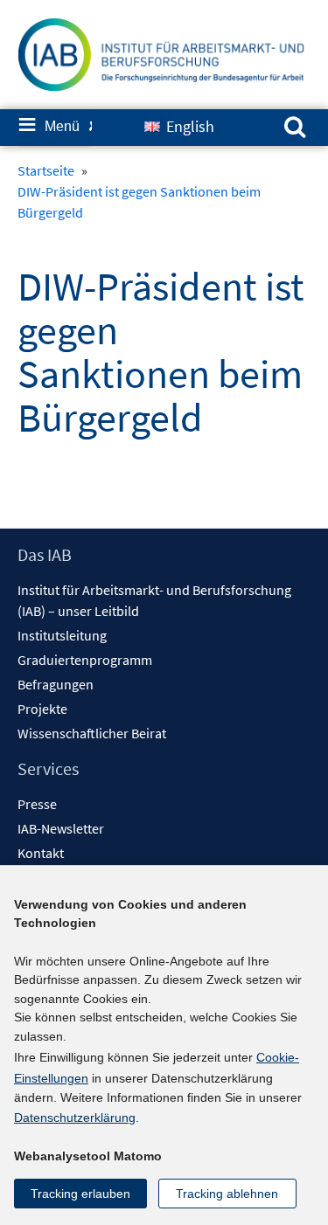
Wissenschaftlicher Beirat (91, 733)
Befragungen (55, 684)
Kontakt (40, 853)
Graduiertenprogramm (84, 659)
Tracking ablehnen (227, 1194)
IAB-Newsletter (60, 828)
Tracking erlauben (80, 1194)
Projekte (42, 708)
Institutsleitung (62, 635)
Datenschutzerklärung (75, 1118)
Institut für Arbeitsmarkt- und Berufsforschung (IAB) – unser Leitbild (154, 600)
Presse (37, 804)
